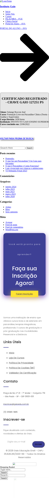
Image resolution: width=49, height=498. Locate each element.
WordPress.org (11, 229)
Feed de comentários (14, 227)
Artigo (8, 207)
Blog (7, 209)
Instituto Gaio (8, 6)
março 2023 (10, 194)
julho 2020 (10, 196)
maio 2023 (10, 191)
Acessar (8, 222)
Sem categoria (11, 212)
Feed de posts (11, 225)
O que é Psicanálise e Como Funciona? (22, 166)
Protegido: (9, 158)
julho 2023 (10, 189)
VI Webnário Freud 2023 (16, 171)
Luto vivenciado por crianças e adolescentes (24, 168)
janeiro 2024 (10, 187)
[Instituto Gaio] (6, 1)
